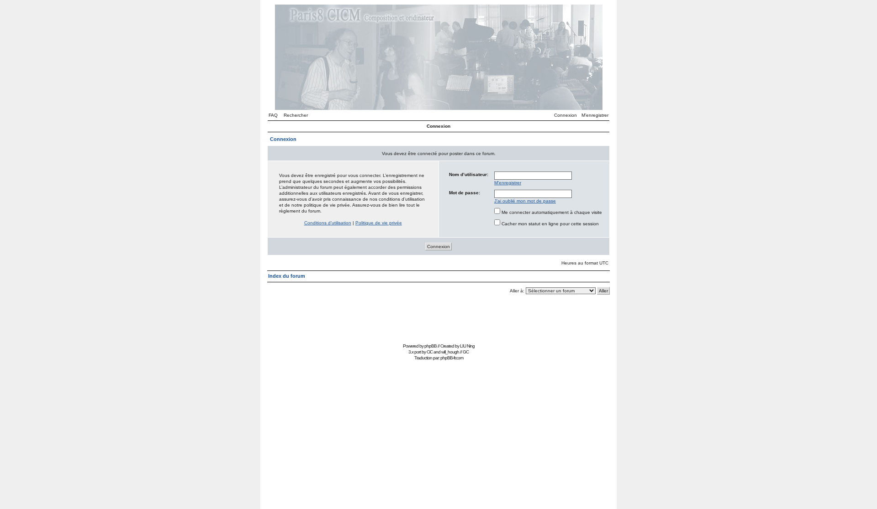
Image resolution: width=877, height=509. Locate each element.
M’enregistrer (594, 115)
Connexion (565, 115)
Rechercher (296, 115)
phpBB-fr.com (451, 357)
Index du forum (286, 276)
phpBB (430, 345)
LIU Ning (467, 345)
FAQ (273, 115)
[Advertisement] (438, 320)
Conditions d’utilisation (327, 222)
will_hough (450, 351)
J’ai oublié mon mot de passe (525, 200)
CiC (430, 351)
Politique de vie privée (378, 222)
